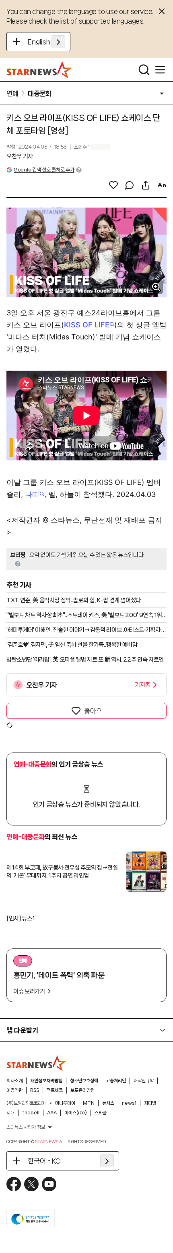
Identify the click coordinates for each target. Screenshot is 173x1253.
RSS (34, 1090)
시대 (10, 1112)
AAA (52, 1112)
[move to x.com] (31, 1184)
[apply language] (58, 41)
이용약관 (14, 1090)
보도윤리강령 (82, 1090)
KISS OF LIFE (86, 325)
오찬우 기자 (19, 156)
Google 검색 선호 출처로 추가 (44, 169)
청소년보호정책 (84, 1080)
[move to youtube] (49, 1184)
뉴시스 (108, 1103)
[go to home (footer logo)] (36, 1063)
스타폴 (101, 1112)
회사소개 (14, 1080)
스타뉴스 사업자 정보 (25, 1127)
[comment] (129, 185)
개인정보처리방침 (46, 1080)
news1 (129, 1103)
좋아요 (93, 710)
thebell (30, 1112)
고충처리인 (116, 1080)
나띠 (32, 494)
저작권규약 (144, 1080)
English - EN (46, 41)
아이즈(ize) (75, 1112)
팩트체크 (55, 1090)
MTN (89, 1103)
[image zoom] (156, 287)
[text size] (162, 185)
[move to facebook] (13, 1184)
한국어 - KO (44, 1160)
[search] (144, 69)
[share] (145, 185)
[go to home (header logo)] (39, 70)
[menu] (160, 69)
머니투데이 (65, 1103)
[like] (113, 185)
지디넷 (150, 1103)
